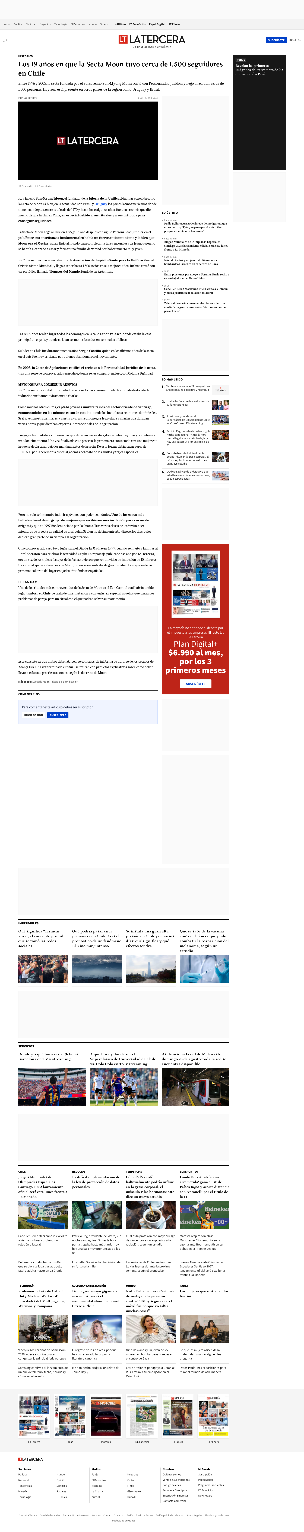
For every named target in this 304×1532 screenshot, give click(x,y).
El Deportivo (78, 24)
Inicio (7, 24)
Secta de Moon (41, 682)
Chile (22, 1171)
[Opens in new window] (106, 1437)
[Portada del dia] (196, 616)
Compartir (27, 186)
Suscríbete (58, 715)
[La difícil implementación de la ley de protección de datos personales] (97, 1215)
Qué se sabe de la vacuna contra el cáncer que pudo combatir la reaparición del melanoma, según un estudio (204, 941)
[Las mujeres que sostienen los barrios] (204, 1329)
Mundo (92, 24)
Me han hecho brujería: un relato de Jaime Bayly (95, 1370)
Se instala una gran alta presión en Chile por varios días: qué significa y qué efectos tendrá (150, 938)
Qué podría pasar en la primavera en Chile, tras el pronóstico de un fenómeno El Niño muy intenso (96, 938)
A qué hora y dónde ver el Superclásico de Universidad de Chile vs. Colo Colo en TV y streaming (188, 420)
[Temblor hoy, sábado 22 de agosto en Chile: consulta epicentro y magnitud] (220, 390)
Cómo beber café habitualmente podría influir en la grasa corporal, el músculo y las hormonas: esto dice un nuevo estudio (188, 458)
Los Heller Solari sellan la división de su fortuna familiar (188, 402)
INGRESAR (295, 40)
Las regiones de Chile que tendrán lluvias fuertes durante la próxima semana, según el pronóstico (148, 1266)
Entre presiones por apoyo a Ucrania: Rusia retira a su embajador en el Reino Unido (196, 276)
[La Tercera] (34, 1437)
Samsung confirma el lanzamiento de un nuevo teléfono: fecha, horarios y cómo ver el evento (43, 1372)
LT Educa (174, 24)
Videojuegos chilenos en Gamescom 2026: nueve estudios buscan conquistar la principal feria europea (42, 1354)
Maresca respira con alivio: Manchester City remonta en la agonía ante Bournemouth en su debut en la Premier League (201, 1242)
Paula (184, 1286)
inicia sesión (33, 715)
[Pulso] (70, 1437)
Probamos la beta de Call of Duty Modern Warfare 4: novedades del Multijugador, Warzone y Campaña (41, 1299)
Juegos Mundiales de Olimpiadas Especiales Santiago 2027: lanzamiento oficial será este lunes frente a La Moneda (196, 246)
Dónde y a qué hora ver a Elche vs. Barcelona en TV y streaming (48, 1056)
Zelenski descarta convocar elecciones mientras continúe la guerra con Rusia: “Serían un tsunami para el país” (196, 307)
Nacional (31, 24)
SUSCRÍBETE (195, 684)
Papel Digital (157, 24)
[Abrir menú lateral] (6, 40)
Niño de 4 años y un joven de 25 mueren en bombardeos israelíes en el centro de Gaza (191, 262)
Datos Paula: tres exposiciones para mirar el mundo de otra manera (203, 1370)
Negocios (45, 24)
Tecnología (60, 24)
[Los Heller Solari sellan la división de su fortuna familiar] (220, 405)
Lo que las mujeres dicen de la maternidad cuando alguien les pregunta (200, 1354)
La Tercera (30, 98)
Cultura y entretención (89, 1286)
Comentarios (45, 186)
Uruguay (101, 204)
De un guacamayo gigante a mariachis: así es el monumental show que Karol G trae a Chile (95, 1299)
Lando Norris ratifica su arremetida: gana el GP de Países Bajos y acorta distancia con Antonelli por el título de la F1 (204, 1187)
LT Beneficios (137, 24)
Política (18, 24)
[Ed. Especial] (142, 1437)
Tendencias (134, 1171)
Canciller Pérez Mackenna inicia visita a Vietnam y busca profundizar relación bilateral (196, 291)
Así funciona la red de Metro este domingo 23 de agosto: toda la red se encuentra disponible (194, 1059)
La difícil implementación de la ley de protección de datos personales (96, 1182)
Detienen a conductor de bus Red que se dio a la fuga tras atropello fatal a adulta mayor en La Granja (40, 1266)
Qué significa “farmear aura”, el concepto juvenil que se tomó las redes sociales (40, 938)
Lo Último (119, 24)
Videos (104, 24)
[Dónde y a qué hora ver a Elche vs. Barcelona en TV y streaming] (52, 1087)
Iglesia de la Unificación (64, 682)
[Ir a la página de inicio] (152, 40)
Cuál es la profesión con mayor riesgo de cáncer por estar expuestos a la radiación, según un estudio (150, 1240)
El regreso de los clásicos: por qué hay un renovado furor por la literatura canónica (94, 1354)
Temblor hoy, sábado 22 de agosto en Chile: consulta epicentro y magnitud (188, 388)
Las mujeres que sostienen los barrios (204, 1294)
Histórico (25, 56)
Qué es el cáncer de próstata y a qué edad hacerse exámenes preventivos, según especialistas (188, 475)
